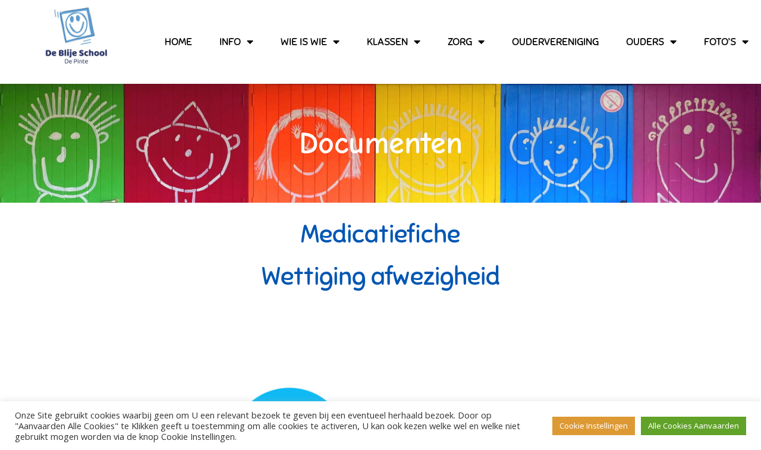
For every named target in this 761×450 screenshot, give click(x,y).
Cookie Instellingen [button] (593, 425)
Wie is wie (304, 41)
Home (178, 41)
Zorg (460, 41)
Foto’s (720, 41)
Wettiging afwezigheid (381, 276)
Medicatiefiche (380, 234)
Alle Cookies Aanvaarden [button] (693, 425)
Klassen (387, 41)
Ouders (645, 41)
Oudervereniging (555, 41)
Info (230, 41)
